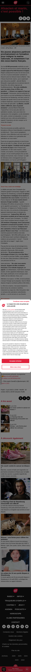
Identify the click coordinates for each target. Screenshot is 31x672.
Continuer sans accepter (21, 301)
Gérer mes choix (15, 367)
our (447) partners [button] (10, 309)
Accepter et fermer (15, 361)
